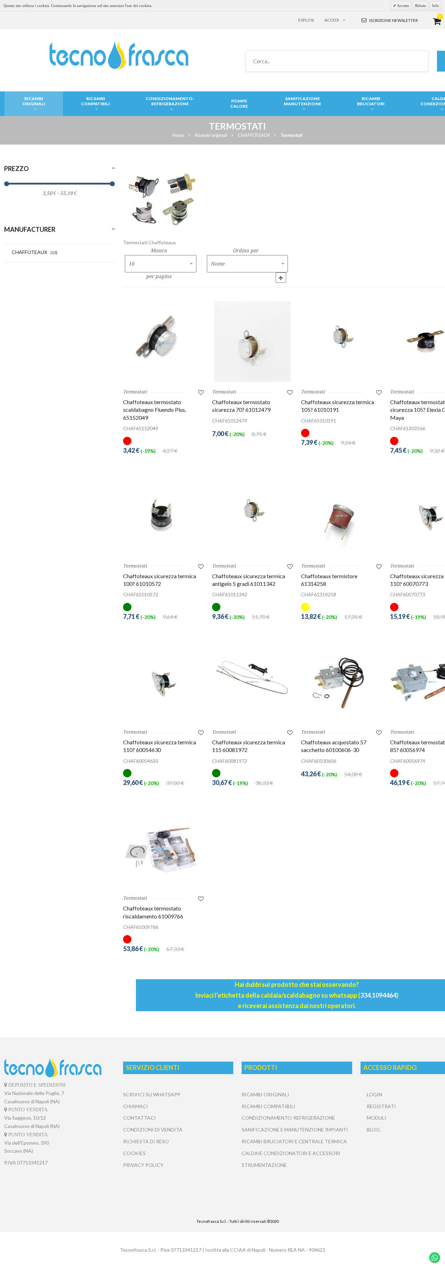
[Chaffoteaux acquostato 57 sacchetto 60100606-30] (341, 681)
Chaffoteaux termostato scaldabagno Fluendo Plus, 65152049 (154, 410)
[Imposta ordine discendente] (281, 277)
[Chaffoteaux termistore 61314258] (341, 515)
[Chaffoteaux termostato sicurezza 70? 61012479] (252, 341)
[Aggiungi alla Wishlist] (201, 392)
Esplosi (306, 20)
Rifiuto (420, 5)
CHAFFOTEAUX (34, 252)
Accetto (402, 5)
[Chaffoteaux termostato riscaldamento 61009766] (163, 848)
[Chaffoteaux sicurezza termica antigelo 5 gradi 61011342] (252, 515)
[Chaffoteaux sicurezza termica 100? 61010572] (163, 515)
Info (435, 5)
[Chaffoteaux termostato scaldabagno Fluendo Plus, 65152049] (163, 341)
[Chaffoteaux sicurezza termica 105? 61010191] (341, 341)
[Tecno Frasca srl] (118, 55)
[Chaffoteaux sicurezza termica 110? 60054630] (163, 681)
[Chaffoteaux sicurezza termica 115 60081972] (252, 681)
